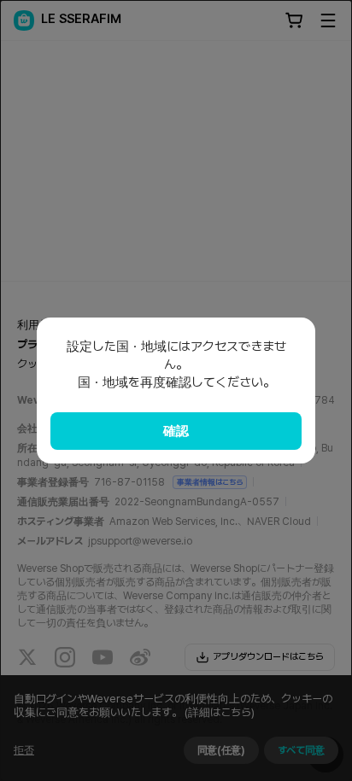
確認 (176, 431)
